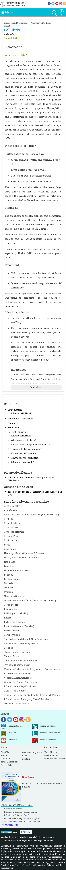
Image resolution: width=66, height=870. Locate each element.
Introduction (15, 409)
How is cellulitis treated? (24, 453)
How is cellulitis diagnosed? (26, 448)
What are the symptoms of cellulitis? (31, 444)
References (18, 369)
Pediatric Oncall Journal (54, 758)
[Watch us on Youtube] (56, 3)
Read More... (36, 387)
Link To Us (5, 758)
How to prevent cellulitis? (25, 457)
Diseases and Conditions (16, 22)
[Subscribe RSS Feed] (64, 3)
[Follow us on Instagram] (60, 3)
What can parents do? (22, 462)
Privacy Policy (7, 765)
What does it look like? (20, 418)
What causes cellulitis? (23, 440)
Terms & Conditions (9, 762)
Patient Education (17, 431)
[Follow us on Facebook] (49, 3)
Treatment (14, 427)
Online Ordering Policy (32, 752)
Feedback (26, 759)
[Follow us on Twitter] (52, 3)
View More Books (10, 825)
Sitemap (25, 755)
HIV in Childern (50, 752)
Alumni (4, 755)
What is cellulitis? (21, 413)
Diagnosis (13, 423)
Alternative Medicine (41, 22)
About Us (5, 752)
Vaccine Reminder (52, 755)
